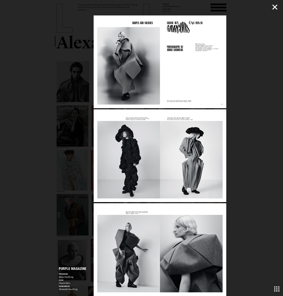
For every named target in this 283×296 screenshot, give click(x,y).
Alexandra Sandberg (68, 289)
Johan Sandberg (66, 277)
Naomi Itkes (64, 283)
